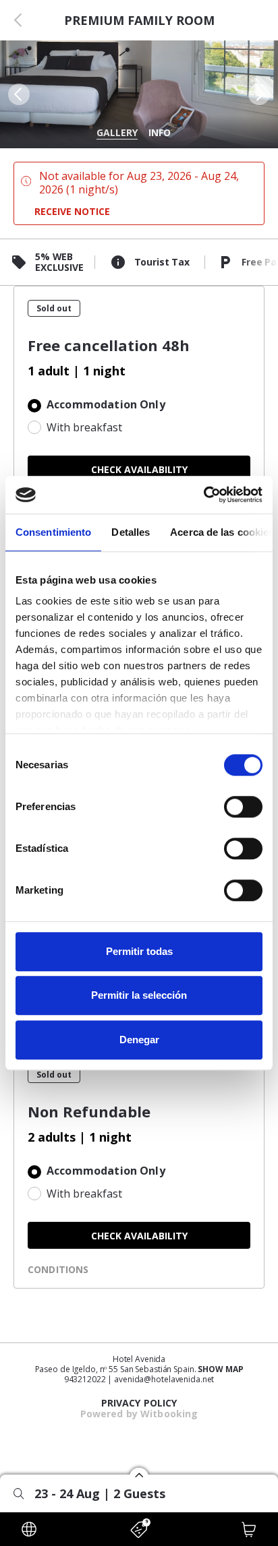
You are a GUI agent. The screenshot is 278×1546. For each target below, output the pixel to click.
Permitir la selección (139, 995)
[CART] (249, 1529)
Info (159, 132)
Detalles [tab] (130, 532)
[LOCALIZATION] (29, 1529)
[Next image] (260, 94)
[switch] (243, 806)
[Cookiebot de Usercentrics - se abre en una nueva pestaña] (203, 494)
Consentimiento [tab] (53, 532)
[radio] (139, 405)
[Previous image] (17, 94)
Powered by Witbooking (139, 1413)
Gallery (117, 132)
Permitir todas (139, 951)
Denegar (139, 1039)
